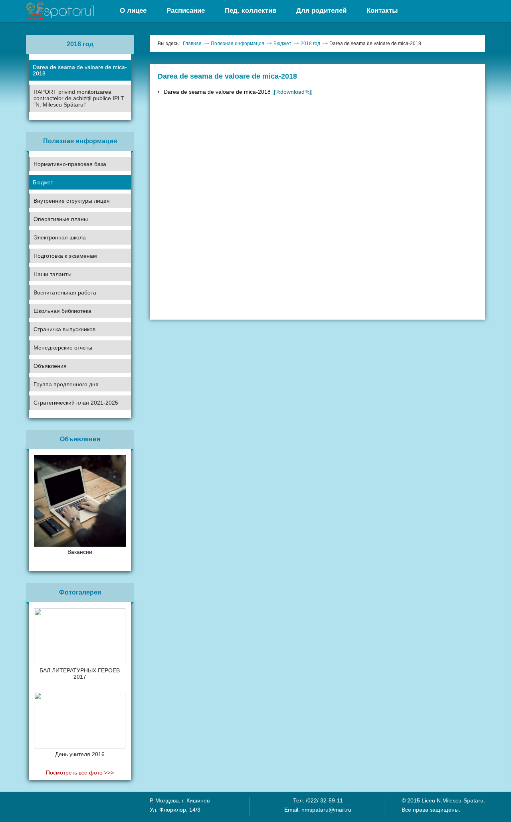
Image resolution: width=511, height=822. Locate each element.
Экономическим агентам (60, 394)
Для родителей (321, 10)
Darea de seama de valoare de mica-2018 (80, 70)
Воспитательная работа (65, 292)
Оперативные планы (61, 219)
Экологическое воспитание (63, 320)
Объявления (50, 366)
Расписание (185, 10)
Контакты (382, 10)
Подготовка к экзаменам (65, 256)
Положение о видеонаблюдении (69, 424)
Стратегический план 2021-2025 (76, 402)
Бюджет (43, 182)
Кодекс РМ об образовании (64, 410)
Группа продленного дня (66, 384)
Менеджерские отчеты (63, 347)
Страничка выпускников (64, 329)
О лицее (133, 10)
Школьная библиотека (62, 311)
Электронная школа (60, 237)
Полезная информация (237, 43)
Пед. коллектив (250, 10)
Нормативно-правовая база (70, 164)
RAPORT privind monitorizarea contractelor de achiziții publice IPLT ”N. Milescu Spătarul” (79, 98)
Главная (192, 43)
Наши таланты (52, 274)
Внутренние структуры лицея (72, 201)
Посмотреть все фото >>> (80, 772)
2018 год (310, 43)
